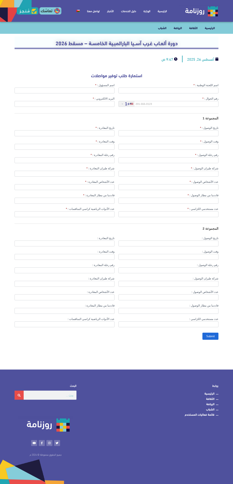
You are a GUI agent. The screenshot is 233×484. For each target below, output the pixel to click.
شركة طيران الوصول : (204, 168)
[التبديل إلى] (78, 11)
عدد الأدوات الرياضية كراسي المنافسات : (90, 208)
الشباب (162, 27)
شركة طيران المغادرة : (100, 168)
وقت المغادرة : (105, 141)
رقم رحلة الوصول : (206, 154)
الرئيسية (162, 10)
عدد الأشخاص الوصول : (204, 181)
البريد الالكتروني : (103, 98)
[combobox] (127, 104)
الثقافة (193, 27)
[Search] (19, 395)
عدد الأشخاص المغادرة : (99, 181)
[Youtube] (34, 443)
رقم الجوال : (210, 98)
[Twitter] (57, 443)
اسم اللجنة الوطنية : (205, 85)
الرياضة (178, 27)
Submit (210, 336)
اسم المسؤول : (104, 85)
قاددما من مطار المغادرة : (98, 195)
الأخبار (110, 10)
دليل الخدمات (128, 10)
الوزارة (146, 10)
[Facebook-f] (42, 443)
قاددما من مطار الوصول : (203, 195)
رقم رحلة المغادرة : (102, 154)
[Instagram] (49, 443)
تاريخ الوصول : (209, 127)
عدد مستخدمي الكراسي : (202, 208)
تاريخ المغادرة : (105, 127)
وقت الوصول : (209, 141)
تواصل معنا (93, 10)
